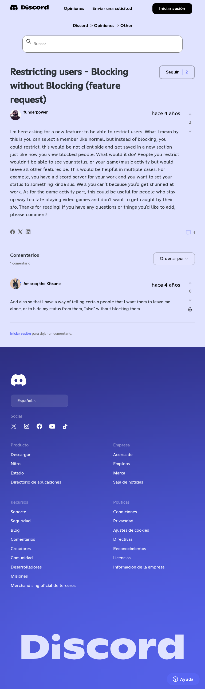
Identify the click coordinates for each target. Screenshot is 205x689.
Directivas (122, 539)
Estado (17, 473)
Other (126, 26)
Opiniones (74, 8)
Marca (119, 473)
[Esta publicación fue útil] (190, 114)
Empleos (121, 464)
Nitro (16, 464)
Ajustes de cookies (131, 530)
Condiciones (125, 512)
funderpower (35, 112)
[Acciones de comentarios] (190, 309)
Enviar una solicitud (112, 8)
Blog (15, 530)
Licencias (122, 558)
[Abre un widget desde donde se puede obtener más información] (183, 679)
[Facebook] (12, 231)
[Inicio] (29, 9)
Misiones (19, 576)
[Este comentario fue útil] (190, 283)
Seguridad (21, 521)
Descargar (20, 455)
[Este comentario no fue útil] (190, 300)
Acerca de (123, 455)
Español (25, 401)
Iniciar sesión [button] (172, 8)
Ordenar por (172, 258)
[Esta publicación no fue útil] (190, 131)
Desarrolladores (26, 567)
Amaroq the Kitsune (42, 284)
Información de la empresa (138, 567)
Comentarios (23, 539)
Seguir (172, 72)
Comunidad (22, 558)
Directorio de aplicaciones (36, 482)
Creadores (21, 549)
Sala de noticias (128, 482)
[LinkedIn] (28, 231)
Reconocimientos (129, 549)
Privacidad (123, 521)
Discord (80, 26)
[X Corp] (20, 231)
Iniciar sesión (20, 334)
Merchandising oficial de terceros (43, 585)
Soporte (18, 512)
